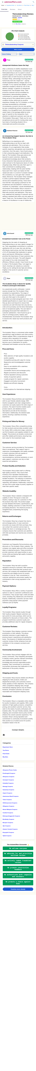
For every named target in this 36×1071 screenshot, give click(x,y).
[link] (6, 17)
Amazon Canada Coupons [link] (10, 829)
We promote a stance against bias (18, 883)
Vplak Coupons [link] (7, 835)
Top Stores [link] (19, 5)
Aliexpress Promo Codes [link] (10, 770)
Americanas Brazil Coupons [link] (11, 796)
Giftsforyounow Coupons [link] (10, 803)
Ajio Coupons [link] (7, 826)
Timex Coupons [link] (7, 799)
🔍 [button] (33, 2)
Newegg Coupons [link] (8, 786)
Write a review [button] (18, 49)
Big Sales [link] (18, 24)
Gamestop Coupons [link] (8, 789)
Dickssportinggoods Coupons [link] (11, 816)
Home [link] (2, 5)
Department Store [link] (10, 5)
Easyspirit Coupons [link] (8, 832)
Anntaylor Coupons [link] (8, 780)
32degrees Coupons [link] (8, 806)
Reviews (12, 9)
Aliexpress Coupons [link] (8, 776)
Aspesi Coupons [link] (7, 793)
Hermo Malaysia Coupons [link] (10, 809)
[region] (18, 216)
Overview (4, 9)
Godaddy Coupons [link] (8, 783)
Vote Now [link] (20, 17)
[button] (3, 2)
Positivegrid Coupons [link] (9, 773)
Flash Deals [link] (27, 5)
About (20, 9)
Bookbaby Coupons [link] (8, 819)
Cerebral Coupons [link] (8, 812)
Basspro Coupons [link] (8, 822)
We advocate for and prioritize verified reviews (18, 854)
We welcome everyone (18, 848)
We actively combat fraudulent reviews (18, 861)
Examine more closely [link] (18, 889)
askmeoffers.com (13, 2)
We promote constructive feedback (18, 868)
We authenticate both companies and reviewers (18, 875)
